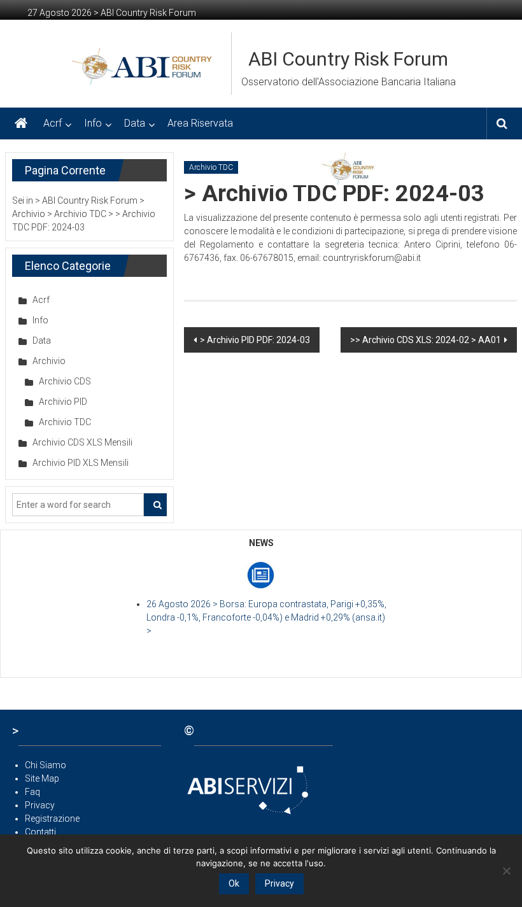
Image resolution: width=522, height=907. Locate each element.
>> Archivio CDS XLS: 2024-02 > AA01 (425, 340)
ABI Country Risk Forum (348, 59)
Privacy (40, 805)
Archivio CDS (65, 381)
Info (93, 123)
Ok (234, 883)
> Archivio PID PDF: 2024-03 (255, 340)
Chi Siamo (45, 765)
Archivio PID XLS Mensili (80, 463)
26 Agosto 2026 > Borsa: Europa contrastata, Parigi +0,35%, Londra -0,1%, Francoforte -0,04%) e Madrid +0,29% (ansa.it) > (266, 617)
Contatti (40, 832)
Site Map (42, 778)
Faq (32, 792)
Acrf (52, 123)
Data (134, 123)
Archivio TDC (211, 167)
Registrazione (52, 818)
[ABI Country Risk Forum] (21, 123)
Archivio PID (63, 402)
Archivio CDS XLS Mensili (82, 442)
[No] (506, 870)
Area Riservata (200, 123)
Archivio (49, 361)
